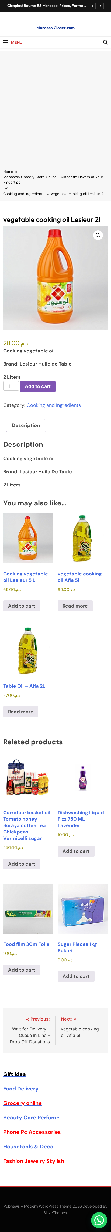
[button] (98, 235)
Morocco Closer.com (55, 27)
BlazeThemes (55, 1212)
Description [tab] (26, 425)
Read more (75, 606)
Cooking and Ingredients (54, 405)
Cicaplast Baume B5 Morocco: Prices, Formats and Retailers (46, 5)
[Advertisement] (55, 106)
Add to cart (38, 386)
